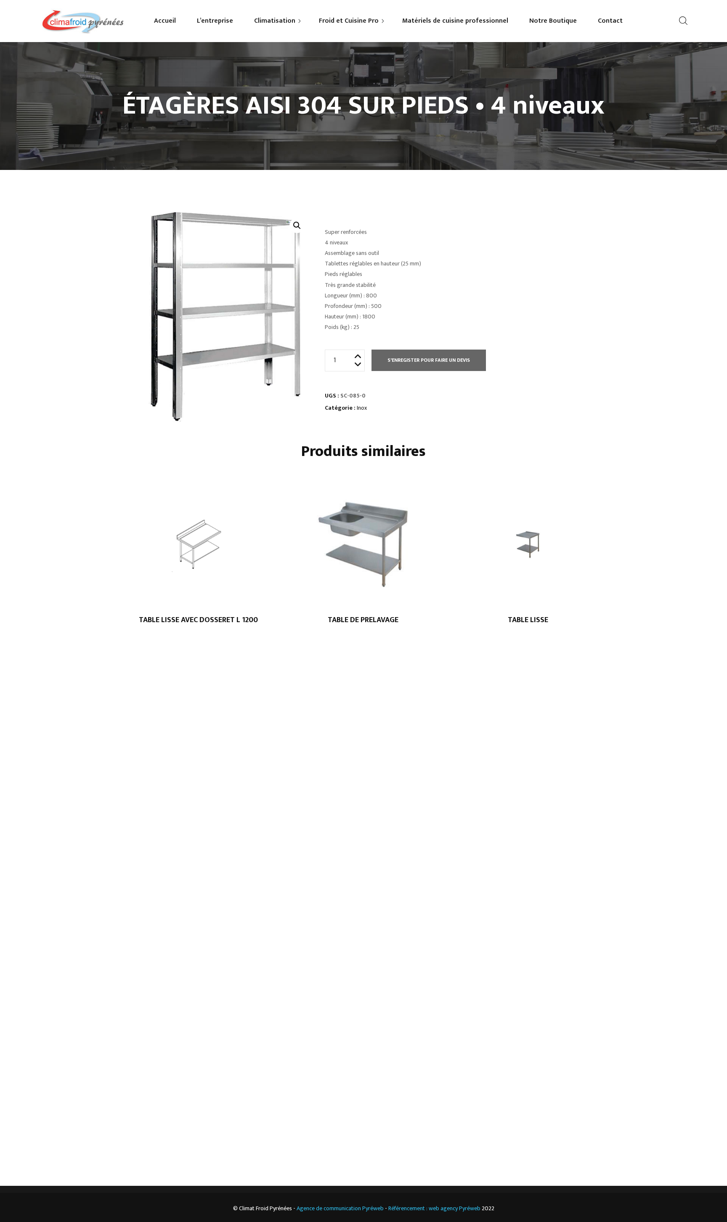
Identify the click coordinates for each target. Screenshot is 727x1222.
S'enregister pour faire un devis (428, 360)
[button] (297, 225)
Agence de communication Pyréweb (340, 1208)
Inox (362, 408)
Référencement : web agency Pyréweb (434, 1208)
